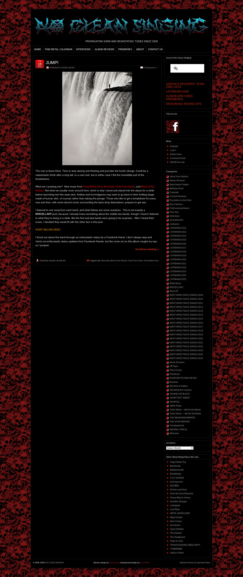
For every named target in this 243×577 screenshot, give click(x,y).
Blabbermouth (177, 470)
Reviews (174, 382)
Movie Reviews (177, 362)
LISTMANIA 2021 (178, 263)
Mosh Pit (174, 291)
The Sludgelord (177, 537)
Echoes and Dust (178, 489)
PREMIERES (125, 49)
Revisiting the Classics (181, 390)
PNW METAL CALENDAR (58, 49)
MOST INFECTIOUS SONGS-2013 (186, 311)
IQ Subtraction (176, 220)
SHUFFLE (174, 402)
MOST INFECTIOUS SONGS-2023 (186, 350)
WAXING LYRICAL (179, 429)
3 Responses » (150, 68)
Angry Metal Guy (178, 462)
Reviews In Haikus (179, 386)
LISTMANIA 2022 (178, 267)
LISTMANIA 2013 (178, 232)
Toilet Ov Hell (176, 541)
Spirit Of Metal (177, 529)
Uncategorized (177, 425)
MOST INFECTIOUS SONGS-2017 (186, 327)
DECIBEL (174, 485)
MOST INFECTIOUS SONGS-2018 (186, 330)
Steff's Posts (175, 406)
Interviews (174, 216)
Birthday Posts (177, 188)
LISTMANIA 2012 (178, 228)
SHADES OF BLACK (180, 394)
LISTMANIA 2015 (178, 239)
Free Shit (174, 212)
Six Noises (175, 525)
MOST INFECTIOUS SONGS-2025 (186, 358)
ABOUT (140, 49)
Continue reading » (147, 249)
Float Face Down (135, 260)
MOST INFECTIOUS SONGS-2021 (186, 342)
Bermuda (105, 260)
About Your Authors (179, 176)
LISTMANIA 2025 (178, 279)
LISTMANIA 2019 (178, 255)
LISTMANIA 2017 (178, 247)
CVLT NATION (177, 478)
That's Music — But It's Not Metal (185, 413)
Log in (173, 150)
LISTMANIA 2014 (178, 236)
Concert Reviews (178, 196)
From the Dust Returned (181, 493)
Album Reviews (177, 180)
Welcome (174, 433)
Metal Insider (176, 517)
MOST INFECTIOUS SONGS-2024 (186, 354)
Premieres (175, 374)
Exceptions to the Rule (180, 200)
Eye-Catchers (176, 204)
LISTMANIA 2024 (178, 275)
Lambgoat (175, 505)
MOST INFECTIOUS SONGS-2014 (186, 315)
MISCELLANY (176, 287)
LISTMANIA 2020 (178, 259)
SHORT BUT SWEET (180, 398)
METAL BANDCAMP (180, 513)
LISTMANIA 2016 (178, 244)
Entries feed (176, 154)
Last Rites (175, 509)
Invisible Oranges (178, 501)
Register (174, 146)
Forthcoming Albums (179, 208)
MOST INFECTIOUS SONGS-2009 (186, 295)
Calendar (174, 192)
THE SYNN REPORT (180, 421)
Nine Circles (176, 521)
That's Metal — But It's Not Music (185, 409)
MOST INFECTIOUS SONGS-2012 (186, 307)
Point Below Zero (151, 260)
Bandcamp (175, 466)
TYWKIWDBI (176, 549)
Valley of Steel (177, 553)
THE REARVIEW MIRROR (182, 417)
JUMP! (52, 62)
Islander (52, 260)
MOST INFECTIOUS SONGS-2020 (186, 338)
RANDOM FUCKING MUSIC (62, 68)
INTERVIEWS (83, 49)
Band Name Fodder (179, 184)
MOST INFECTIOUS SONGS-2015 (186, 319)
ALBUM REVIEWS (104, 49)
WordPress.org (177, 162)
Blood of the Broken (118, 260)
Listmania (174, 224)
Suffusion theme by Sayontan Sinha (194, 563)
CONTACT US (155, 49)
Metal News (175, 283)
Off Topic (174, 366)
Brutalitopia (175, 474)
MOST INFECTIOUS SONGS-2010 (186, 299)
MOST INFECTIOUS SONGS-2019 (186, 334)
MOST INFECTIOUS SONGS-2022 (186, 346)
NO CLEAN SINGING (54, 563)
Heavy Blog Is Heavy (180, 497)
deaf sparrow (176, 482)
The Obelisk (176, 533)
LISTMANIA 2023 (178, 271)
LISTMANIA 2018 (178, 251)
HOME (37, 49)
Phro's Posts (176, 370)
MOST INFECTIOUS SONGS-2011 (186, 303)
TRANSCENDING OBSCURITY (185, 545)
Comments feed (177, 158)
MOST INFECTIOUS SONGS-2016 (186, 323)
